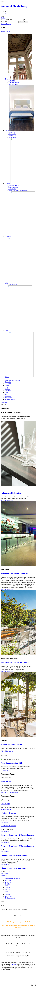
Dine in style (5, 804)
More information (6, 809)
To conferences (5, 770)
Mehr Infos (4, 792)
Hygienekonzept (10, 399)
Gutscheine (8, 383)
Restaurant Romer (13, 185)
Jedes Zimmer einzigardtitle (11, 763)
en (5, 13)
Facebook (4, 403)
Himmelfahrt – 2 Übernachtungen (14, 855)
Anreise (3, 20)
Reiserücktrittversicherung (12, 380)
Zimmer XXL (12, 135)
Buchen (3, 18)
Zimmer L (11, 132)
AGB (6, 394)
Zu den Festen (13, 792)
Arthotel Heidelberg (14, 6)
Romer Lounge (13, 187)
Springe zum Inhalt (6, 31)
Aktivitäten (11, 81)
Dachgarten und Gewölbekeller (17, 190)
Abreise (26, 20)
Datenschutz (8, 397)
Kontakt (7, 385)
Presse (6, 392)
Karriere (7, 389)
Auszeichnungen (13, 82)
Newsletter (8, 382)
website (14, 964)
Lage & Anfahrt (13, 84)
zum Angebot (5, 822)
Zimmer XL (12, 134)
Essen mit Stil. (6, 782)
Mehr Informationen (7, 500)
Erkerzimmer (12, 137)
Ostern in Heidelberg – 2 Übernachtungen (17, 835)
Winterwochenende (8, 813)
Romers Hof (12, 189)
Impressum (8, 396)
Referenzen (8, 390)
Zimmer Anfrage (6, 24)
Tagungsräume (12, 284)
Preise (6, 387)
